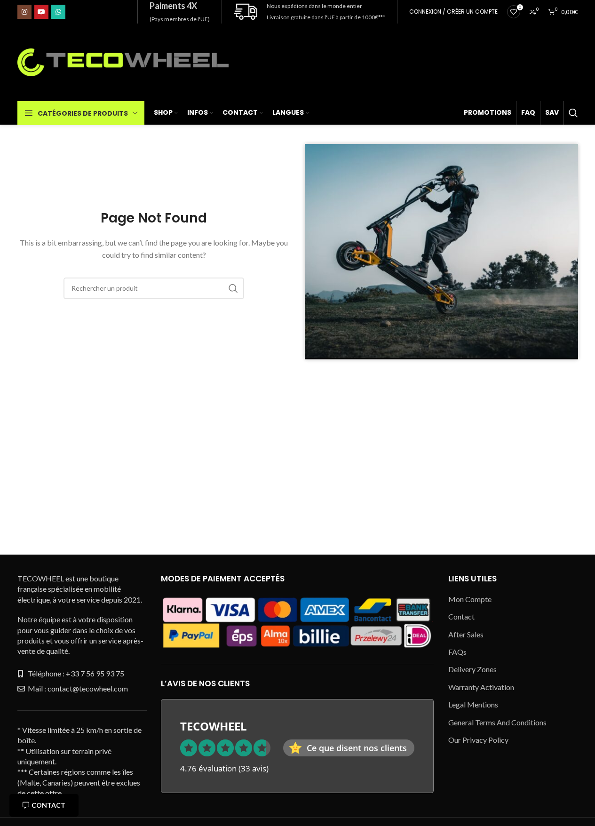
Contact (48, 805)
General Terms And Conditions (497, 722)
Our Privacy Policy (478, 739)
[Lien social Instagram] (24, 12)
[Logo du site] (123, 61)
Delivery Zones (472, 669)
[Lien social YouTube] (41, 12)
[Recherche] (573, 112)
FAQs (457, 651)
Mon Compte (470, 599)
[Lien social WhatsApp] (58, 12)
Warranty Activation (481, 687)
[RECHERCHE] (233, 288)
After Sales (466, 634)
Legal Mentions (473, 704)
